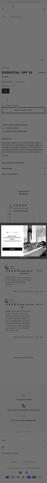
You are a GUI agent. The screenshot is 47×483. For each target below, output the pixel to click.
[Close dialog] (44, 227)
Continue (12, 249)
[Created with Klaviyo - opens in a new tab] (23, 257)
